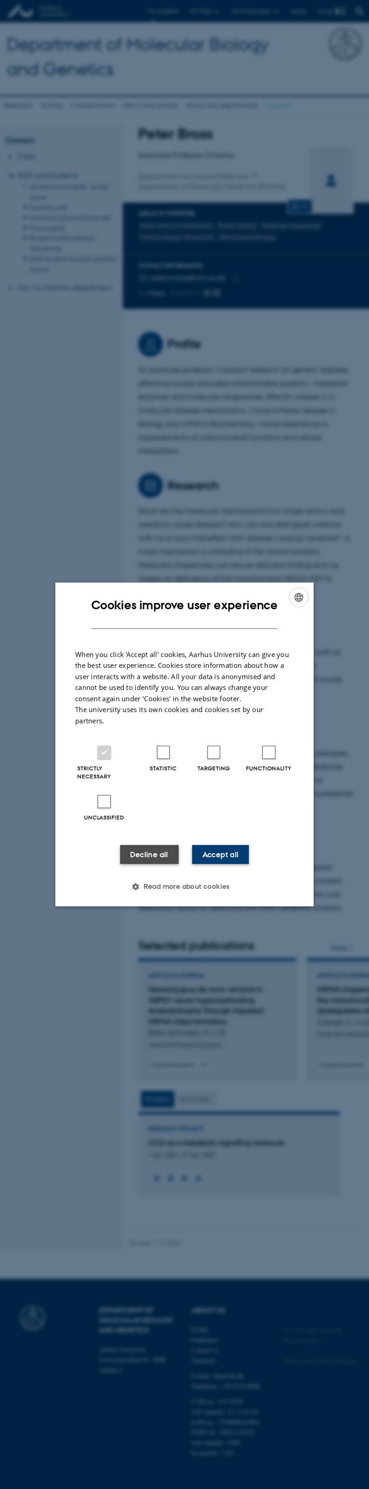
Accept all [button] (220, 854)
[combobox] (298, 597)
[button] (184, 886)
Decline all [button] (149, 854)
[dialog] (184, 744)
